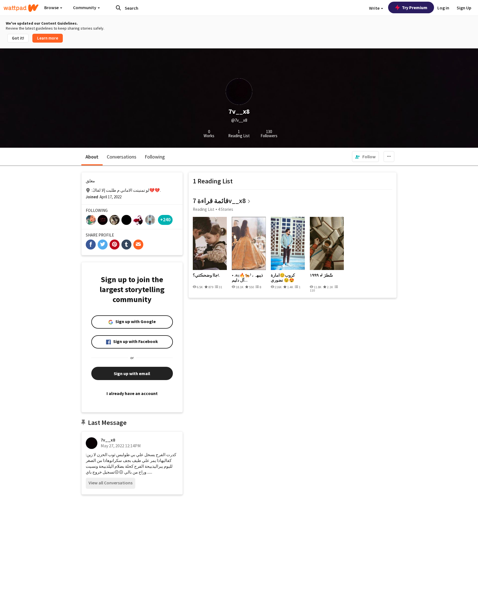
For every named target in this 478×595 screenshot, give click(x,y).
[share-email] (138, 245)
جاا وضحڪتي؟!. (206, 275)
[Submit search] (118, 7)
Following (155, 157)
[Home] (21, 8)
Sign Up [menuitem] (464, 8)
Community (85, 7)
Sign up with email (132, 373)
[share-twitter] (103, 245)
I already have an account (132, 393)
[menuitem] (365, 156)
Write (374, 8)
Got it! (18, 38)
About (91, 157)
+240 (165, 219)
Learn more (47, 38)
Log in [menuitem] (443, 8)
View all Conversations (111, 482)
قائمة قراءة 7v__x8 (219, 200)
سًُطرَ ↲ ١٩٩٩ (321, 275)
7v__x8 (108, 439)
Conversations (121, 157)
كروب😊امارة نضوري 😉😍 (283, 277)
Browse (51, 7)
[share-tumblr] (126, 245)
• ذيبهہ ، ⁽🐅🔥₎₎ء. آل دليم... (247, 277)
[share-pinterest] (114, 245)
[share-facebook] (91, 245)
